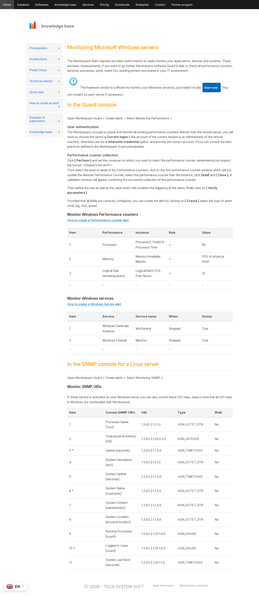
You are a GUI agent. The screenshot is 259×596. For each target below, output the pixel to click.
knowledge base (65, 4)
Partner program (182, 4)
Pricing (104, 4)
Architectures (38, 59)
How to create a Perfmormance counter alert (98, 220)
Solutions (23, 4)
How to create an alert (44, 103)
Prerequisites (38, 48)
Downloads (122, 4)
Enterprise (142, 4)
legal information (163, 585)
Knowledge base (40, 132)
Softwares (42, 4)
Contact (160, 4)
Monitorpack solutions (194, 585)
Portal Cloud (37, 70)
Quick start (36, 92)
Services (88, 4)
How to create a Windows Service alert (94, 304)
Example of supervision (37, 119)
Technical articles (41, 81)
